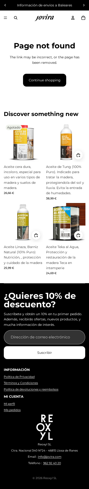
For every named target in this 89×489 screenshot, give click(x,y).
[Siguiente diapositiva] (84, 5)
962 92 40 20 (52, 463)
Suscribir (44, 353)
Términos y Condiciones (21, 383)
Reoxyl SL (50, 478)
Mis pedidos (12, 410)
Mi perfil (9, 404)
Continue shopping (45, 80)
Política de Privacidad (19, 376)
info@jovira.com (49, 456)
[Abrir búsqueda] (15, 18)
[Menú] (5, 17)
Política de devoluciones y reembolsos (31, 389)
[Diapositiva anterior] (5, 5)
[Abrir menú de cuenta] (73, 18)
